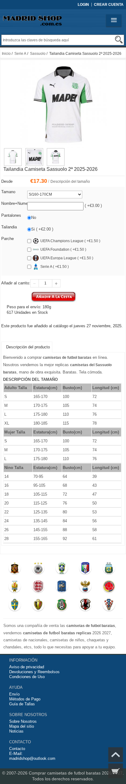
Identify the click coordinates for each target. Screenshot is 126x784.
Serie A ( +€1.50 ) (54, 266)
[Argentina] (109, 569)
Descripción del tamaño (70, 181)
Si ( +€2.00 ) (42, 229)
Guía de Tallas (22, 704)
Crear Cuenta (109, 4)
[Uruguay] (15, 587)
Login (83, 4)
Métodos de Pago (24, 699)
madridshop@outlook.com (32, 758)
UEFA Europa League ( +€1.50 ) (66, 258)
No (33, 217)
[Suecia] (15, 606)
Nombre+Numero (16, 203)
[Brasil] (62, 569)
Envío (14, 694)
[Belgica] (38, 606)
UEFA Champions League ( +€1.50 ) (70, 241)
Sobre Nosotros (23, 721)
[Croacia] (109, 606)
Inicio (6, 53)
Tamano (8, 191)
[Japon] (85, 606)
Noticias (16, 731)
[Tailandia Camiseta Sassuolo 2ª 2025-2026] (13, 151)
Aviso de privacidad (26, 667)
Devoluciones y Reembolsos (34, 672)
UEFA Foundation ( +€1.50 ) (63, 249)
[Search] (119, 39)
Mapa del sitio (21, 726)
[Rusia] (85, 587)
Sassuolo (38, 53)
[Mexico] (62, 606)
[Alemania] (38, 569)
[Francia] (62, 587)
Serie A (20, 53)
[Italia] (85, 569)
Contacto (17, 748)
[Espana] (15, 569)
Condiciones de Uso (27, 676)
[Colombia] (109, 587)
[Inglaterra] (38, 587)
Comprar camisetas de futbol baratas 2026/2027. (76, 773)
